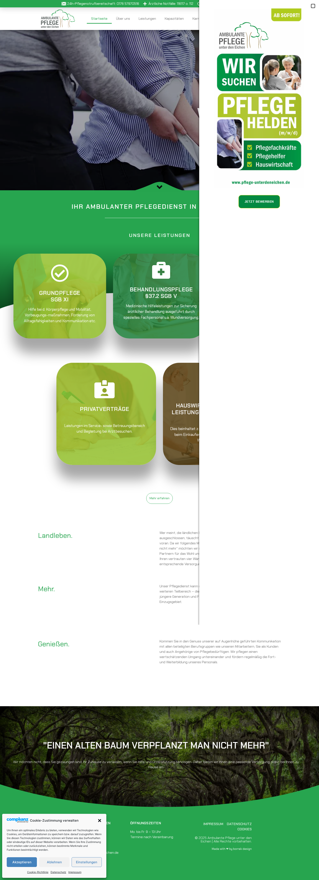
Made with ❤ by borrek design (232, 849)
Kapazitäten (174, 18)
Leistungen (147, 18)
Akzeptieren (21, 862)
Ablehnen (54, 862)
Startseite (99, 18)
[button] (99, 820)
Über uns (123, 18)
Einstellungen (86, 862)
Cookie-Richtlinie (37, 872)
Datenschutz (58, 872)
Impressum (74, 872)
